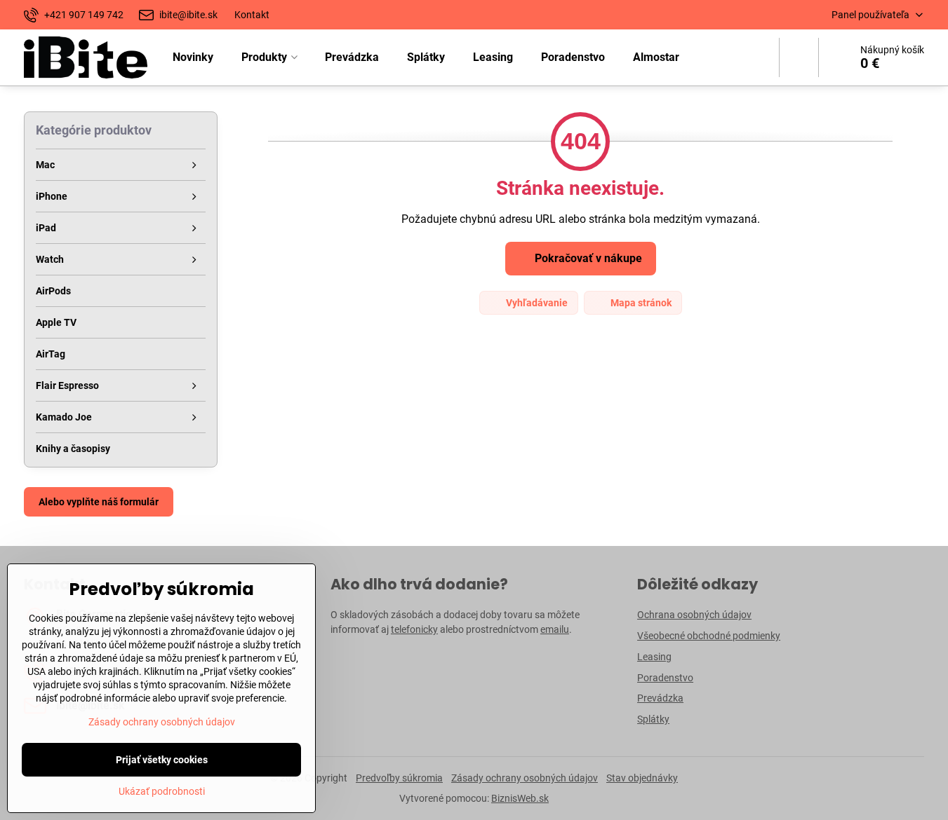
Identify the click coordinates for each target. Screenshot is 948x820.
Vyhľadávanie (536, 302)
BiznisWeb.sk (520, 798)
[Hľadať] (799, 57)
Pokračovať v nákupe (587, 258)
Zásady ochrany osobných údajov (524, 778)
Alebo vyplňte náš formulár (99, 501)
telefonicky (414, 629)
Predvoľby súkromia (399, 778)
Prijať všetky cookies (162, 759)
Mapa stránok (640, 302)
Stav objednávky (642, 778)
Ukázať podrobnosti (162, 791)
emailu (554, 629)
